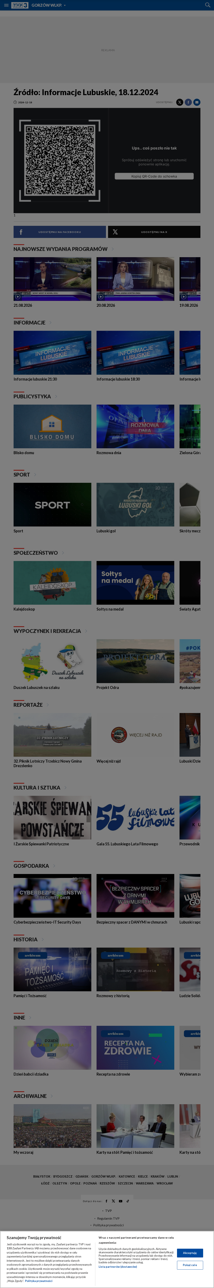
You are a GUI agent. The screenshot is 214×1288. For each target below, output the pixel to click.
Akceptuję (190, 1253)
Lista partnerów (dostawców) (118, 1266)
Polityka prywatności (38, 1281)
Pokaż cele (190, 1265)
